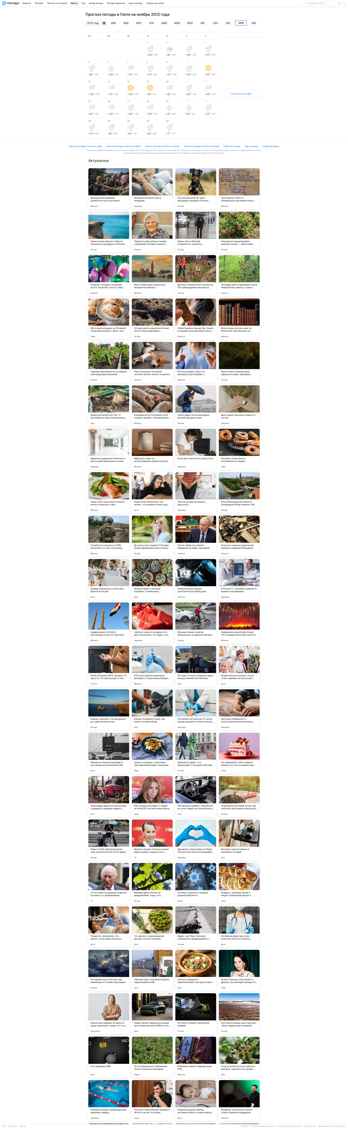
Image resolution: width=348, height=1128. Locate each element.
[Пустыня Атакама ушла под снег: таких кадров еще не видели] (239, 1013)
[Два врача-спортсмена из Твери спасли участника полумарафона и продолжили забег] (195, 840)
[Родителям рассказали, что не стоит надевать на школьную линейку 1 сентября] (239, 666)
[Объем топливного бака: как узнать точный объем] (152, 709)
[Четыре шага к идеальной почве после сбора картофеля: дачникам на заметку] (152, 319)
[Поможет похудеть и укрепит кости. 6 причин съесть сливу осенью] (108, 275)
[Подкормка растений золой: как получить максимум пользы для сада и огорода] (239, 796)
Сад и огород (251, 146)
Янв (113, 23)
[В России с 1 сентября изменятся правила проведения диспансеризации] (239, 579)
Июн (177, 23)
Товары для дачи (270, 146)
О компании (12, 1126)
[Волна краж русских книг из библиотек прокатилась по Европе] (239, 319)
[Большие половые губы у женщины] (152, 188)
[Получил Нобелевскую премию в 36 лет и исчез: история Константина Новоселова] (152, 1100)
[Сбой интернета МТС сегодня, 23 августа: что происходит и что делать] (108, 666)
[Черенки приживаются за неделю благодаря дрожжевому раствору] (108, 362)
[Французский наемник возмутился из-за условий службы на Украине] (108, 188)
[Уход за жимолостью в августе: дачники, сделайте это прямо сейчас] (239, 1057)
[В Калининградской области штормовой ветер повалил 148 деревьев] (239, 492)
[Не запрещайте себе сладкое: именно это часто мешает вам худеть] (239, 753)
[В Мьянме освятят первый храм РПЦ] (195, 1057)
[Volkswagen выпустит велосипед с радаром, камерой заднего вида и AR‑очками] (108, 796)
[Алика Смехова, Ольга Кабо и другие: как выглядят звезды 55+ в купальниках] (239, 970)
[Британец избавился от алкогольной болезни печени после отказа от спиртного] (239, 709)
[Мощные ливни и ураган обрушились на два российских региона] (195, 622)
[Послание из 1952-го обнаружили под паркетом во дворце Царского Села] (239, 188)
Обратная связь (310, 1126)
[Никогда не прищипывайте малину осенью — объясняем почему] (239, 232)
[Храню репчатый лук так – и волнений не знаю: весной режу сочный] (108, 405)
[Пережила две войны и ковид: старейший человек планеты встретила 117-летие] (152, 232)
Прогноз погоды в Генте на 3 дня (85, 146)
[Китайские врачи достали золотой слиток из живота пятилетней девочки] (239, 926)
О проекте (245, 1126)
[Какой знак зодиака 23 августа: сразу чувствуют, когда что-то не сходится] (108, 1013)
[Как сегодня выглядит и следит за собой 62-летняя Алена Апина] (152, 796)
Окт (228, 23)
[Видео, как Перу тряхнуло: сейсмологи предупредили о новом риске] (195, 926)
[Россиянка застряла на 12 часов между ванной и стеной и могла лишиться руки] (195, 709)
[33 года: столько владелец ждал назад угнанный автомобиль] (195, 666)
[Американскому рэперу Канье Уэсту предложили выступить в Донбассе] (239, 622)
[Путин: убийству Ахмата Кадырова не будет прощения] (195, 536)
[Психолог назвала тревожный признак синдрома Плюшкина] (239, 536)
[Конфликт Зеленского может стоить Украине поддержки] (239, 1100)
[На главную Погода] (12, 3)
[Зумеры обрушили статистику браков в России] (108, 579)
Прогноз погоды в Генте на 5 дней (123, 146)
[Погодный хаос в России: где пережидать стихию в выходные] (108, 970)
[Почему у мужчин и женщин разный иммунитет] (195, 883)
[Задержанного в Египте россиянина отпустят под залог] (108, 622)
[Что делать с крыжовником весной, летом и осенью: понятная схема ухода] (152, 926)
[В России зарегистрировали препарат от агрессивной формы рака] (152, 666)
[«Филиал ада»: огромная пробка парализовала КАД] (152, 970)
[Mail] (4, 3)
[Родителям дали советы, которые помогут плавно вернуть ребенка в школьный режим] (195, 1100)
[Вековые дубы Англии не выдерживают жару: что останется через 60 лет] (152, 883)
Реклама (23, 1126)
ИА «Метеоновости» (338, 1126)
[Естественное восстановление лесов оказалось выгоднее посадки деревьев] (152, 1057)
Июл (190, 23)
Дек (253, 23)
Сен (215, 23)
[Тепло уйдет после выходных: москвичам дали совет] (195, 405)
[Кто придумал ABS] (108, 1057)
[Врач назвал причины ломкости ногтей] (239, 405)
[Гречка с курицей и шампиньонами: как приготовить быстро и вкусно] (195, 970)
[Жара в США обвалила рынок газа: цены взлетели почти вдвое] (108, 840)
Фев (126, 23)
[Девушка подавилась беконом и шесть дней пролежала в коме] (108, 449)
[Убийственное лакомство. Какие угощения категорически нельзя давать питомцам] (195, 319)
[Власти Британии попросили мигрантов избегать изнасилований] (152, 275)
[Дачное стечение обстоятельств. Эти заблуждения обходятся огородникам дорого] (195, 275)
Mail (4, 1126)
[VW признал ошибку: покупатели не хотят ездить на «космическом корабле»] (195, 796)
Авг (203, 23)
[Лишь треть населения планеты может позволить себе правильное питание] (108, 492)
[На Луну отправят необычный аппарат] (195, 1013)
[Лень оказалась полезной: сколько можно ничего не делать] (152, 362)
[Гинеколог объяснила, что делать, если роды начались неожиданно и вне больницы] (108, 926)
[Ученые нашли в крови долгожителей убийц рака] (195, 579)
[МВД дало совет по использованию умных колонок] (152, 449)
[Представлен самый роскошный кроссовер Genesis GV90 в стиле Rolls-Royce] (152, 1013)
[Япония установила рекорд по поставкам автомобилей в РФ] (108, 753)
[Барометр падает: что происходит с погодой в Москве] (195, 753)
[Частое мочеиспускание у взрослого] (195, 492)
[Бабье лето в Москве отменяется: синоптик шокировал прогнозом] (195, 232)
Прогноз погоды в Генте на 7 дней (162, 146)
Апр (151, 23)
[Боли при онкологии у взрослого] (195, 449)
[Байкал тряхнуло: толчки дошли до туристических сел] (108, 709)
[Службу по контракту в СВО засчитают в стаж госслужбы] (108, 536)
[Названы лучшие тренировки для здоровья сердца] (108, 1100)
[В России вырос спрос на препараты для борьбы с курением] (195, 362)
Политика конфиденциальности (263, 1126)
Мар (138, 23)
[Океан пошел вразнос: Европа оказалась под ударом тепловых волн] (108, 232)
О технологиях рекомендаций (289, 1126)
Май (164, 23)
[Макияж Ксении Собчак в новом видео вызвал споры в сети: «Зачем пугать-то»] (152, 840)
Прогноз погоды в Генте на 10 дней (201, 146)
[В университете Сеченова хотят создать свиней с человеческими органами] (152, 405)
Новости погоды (232, 146)
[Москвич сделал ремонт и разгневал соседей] (239, 840)
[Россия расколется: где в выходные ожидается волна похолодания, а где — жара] (195, 188)
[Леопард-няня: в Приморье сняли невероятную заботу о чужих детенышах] (239, 275)
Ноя (241, 23)
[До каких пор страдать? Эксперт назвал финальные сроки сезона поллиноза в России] (152, 536)
